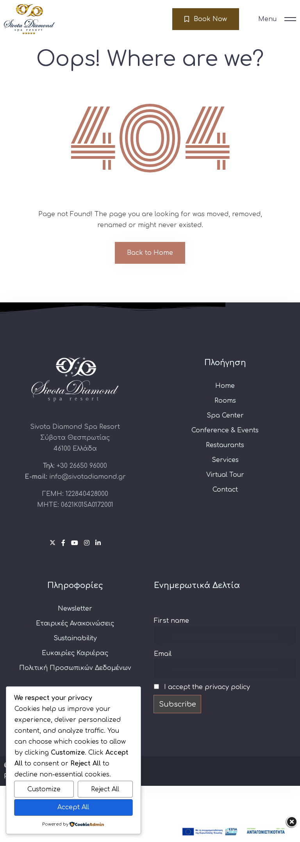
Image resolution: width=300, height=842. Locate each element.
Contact (225, 489)
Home (225, 385)
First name (171, 620)
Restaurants (225, 445)
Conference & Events (225, 430)
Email (162, 653)
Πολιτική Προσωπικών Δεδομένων (75, 667)
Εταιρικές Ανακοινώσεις (75, 623)
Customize (44, 789)
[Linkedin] (98, 543)
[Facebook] (64, 543)
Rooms (225, 400)
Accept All (73, 807)
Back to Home (150, 252)
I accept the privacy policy (206, 687)
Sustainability (75, 638)
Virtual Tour (225, 474)
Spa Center (225, 415)
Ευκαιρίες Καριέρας (75, 653)
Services (225, 460)
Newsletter (75, 608)
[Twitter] (53, 543)
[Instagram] (87, 543)
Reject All (105, 789)
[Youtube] (75, 543)
